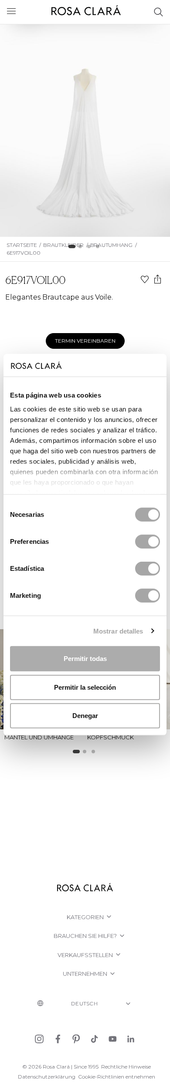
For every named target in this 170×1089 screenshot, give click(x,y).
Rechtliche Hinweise (126, 1066)
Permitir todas (85, 658)
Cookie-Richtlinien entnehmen (116, 1076)
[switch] (147, 542)
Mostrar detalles (118, 630)
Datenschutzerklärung (46, 1076)
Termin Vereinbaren (85, 340)
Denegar (85, 715)
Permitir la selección (85, 687)
